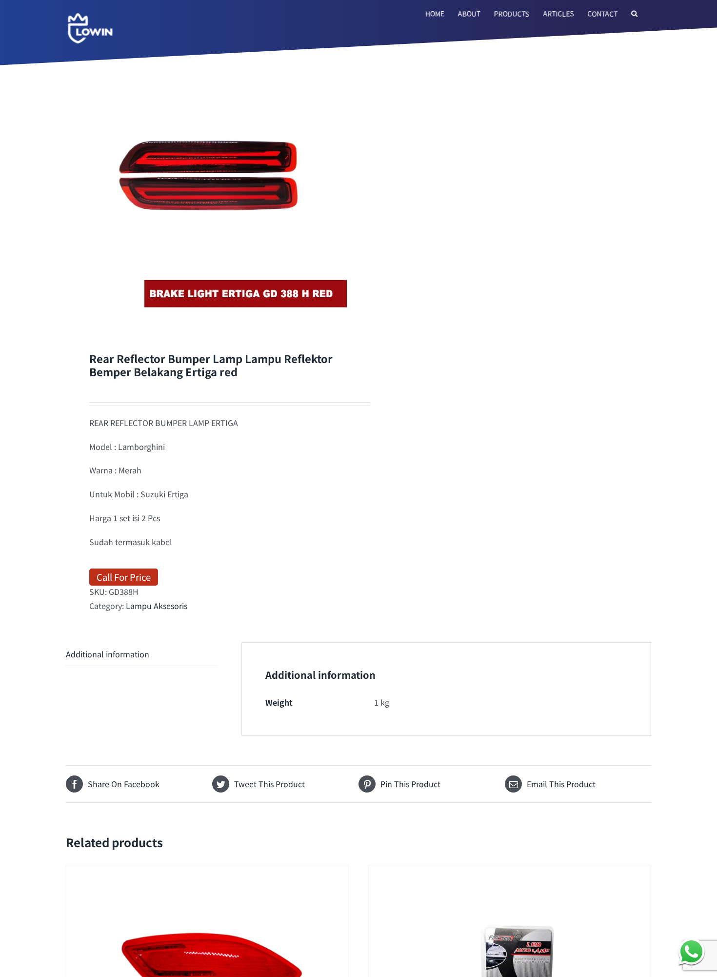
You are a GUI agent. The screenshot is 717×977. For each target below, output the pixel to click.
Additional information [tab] (107, 654)
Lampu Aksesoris (156, 605)
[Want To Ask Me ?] (691, 951)
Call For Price (124, 576)
